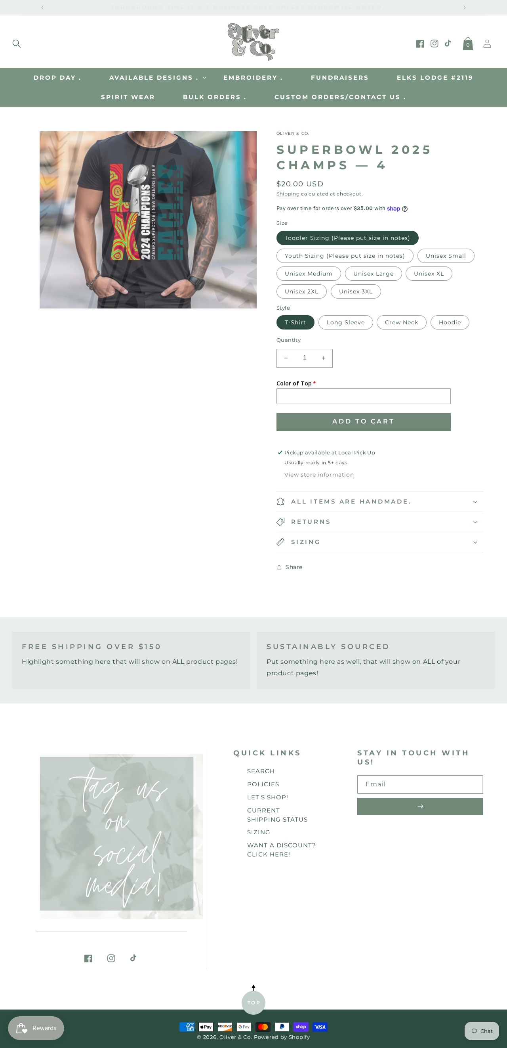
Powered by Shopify (282, 1037)
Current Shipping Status (277, 815)
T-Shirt (295, 322)
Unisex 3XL (356, 291)
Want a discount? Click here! (281, 849)
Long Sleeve (346, 322)
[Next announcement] (464, 7)
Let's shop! (267, 797)
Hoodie (450, 322)
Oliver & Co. (235, 1037)
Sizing (259, 832)
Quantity (288, 340)
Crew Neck (401, 322)
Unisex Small (446, 255)
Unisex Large (373, 273)
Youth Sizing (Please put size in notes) (345, 255)
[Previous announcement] (42, 7)
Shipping (288, 194)
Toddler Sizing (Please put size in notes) (347, 237)
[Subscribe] (420, 806)
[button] (16, 42)
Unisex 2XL (301, 291)
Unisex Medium (309, 273)
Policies (263, 784)
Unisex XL (429, 273)
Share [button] (294, 567)
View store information (319, 474)
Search (261, 771)
